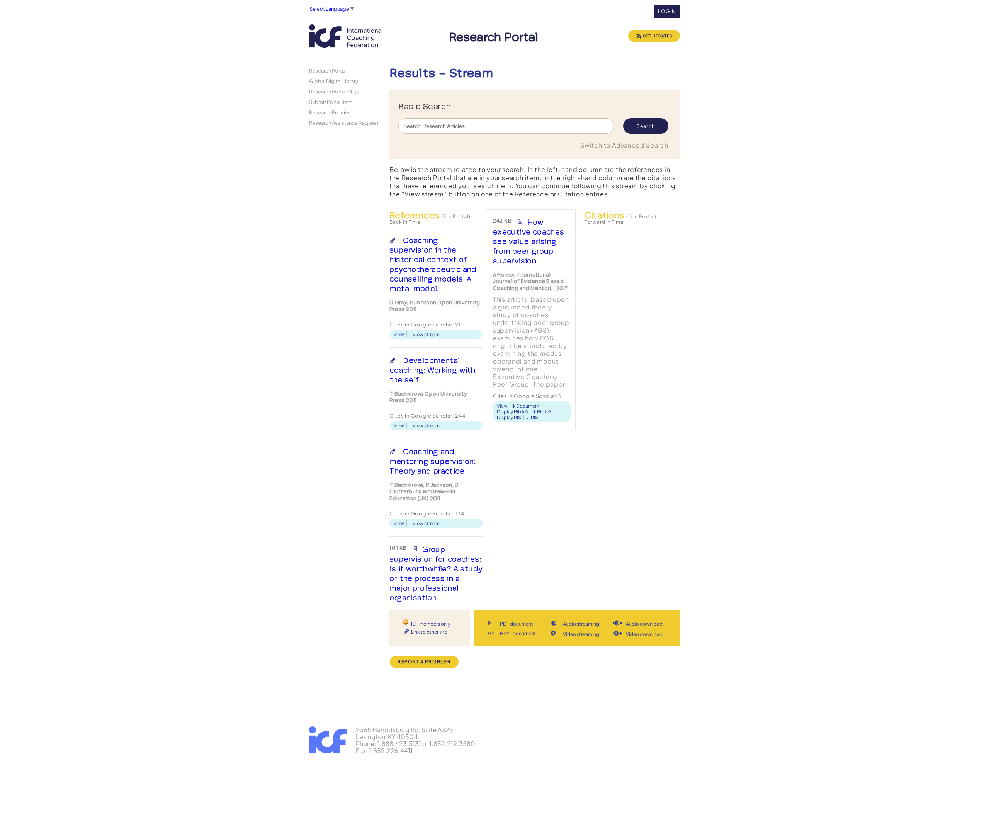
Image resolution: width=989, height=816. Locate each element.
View (398, 334)
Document (528, 406)
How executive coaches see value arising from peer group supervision (528, 241)
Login (667, 11)
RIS (534, 417)
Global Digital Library (333, 81)
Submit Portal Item (330, 102)
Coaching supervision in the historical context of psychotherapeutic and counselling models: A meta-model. (432, 264)
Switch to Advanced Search (624, 145)
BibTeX (544, 412)
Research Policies (330, 112)
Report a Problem (424, 662)
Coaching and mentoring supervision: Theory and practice (432, 461)
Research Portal (327, 70)
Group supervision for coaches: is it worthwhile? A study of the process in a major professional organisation (435, 573)
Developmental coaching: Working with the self (432, 370)
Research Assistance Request (344, 122)
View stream (426, 334)
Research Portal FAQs (334, 91)
